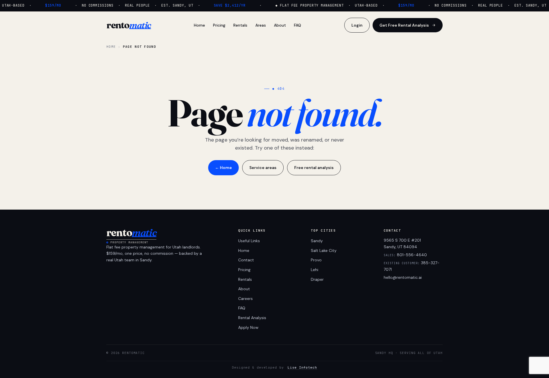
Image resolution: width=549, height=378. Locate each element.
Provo (316, 259)
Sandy (317, 240)
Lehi (314, 269)
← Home (223, 167)
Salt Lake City (324, 250)
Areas (260, 25)
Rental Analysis (252, 317)
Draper (317, 279)
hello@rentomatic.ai (403, 277)
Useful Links (249, 240)
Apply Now (248, 327)
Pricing (219, 25)
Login (357, 25)
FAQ (297, 25)
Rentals (240, 25)
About (280, 25)
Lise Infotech (302, 367)
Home (199, 25)
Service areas (263, 167)
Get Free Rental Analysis (404, 25)
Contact (246, 259)
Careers (245, 298)
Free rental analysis (314, 167)
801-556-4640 (412, 254)
